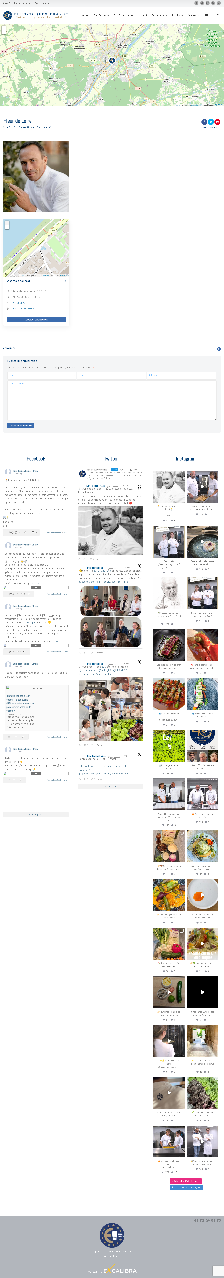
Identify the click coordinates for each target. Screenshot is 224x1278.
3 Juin (126, 663)
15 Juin (127, 567)
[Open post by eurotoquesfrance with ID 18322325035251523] (202, 794)
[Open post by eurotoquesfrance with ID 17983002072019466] (169, 593)
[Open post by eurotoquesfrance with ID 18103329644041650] (169, 694)
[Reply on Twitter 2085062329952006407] (79, 559)
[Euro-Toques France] (37, 15)
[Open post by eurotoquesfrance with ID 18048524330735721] (169, 895)
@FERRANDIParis (102, 570)
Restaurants (158, 15)
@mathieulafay (103, 581)
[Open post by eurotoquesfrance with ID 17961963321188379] (202, 487)
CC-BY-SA (219, 105)
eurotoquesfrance (169, 473)
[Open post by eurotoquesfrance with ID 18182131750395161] (169, 746)
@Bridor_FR (104, 670)
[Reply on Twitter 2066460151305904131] (80, 653)
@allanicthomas (120, 581)
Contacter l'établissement (36, 319)
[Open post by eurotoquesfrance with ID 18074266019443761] (169, 542)
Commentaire (17, 383)
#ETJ (104, 666)
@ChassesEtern (120, 773)
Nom (12, 375)
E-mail (83, 375)
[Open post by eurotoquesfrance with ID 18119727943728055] (202, 1041)
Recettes (192, 15)
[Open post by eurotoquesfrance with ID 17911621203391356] (169, 846)
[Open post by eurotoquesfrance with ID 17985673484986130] (202, 944)
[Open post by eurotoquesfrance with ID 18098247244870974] (169, 944)
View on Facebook (54, 532)
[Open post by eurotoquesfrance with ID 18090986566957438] (169, 1141)
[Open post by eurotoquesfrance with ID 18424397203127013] (169, 992)
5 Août (126, 485)
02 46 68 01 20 (18, 302)
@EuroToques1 (113, 486)
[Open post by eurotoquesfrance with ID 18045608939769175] (202, 992)
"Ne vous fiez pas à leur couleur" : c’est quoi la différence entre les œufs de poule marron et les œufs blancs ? (20, 703)
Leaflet (177, 105)
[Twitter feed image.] (110, 530)
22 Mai (127, 756)
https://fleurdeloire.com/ (22, 308)
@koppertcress (87, 670)
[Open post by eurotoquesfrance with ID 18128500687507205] (169, 1041)
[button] (218, 15)
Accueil (85, 15)
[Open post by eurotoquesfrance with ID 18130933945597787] (202, 746)
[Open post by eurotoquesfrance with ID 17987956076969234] (202, 1093)
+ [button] (4, 27)
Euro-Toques (100, 15)
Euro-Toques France (95, 485)
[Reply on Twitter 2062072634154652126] (80, 745)
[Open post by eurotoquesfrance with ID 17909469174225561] (169, 794)
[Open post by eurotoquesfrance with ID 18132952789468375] (202, 1141)
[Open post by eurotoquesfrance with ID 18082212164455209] (202, 846)
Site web (153, 375)
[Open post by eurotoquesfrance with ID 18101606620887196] (202, 593)
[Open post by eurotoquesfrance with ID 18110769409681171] (202, 895)
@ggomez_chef (87, 581)
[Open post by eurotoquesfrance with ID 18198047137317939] (202, 645)
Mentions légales (112, 1256)
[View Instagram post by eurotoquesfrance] (182, 499)
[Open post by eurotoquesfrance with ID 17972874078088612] (202, 542)
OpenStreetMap (197, 105)
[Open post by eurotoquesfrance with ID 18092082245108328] (169, 487)
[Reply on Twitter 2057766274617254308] (80, 779)
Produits (176, 15)
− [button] (4, 32)
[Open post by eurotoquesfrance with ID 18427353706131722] (169, 645)
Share (66, 532)
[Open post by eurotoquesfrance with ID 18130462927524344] (202, 694)
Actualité (142, 15)
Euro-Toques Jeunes (123, 15)
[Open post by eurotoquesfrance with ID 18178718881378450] (169, 1093)
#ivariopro (30, 622)
